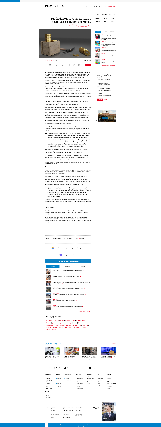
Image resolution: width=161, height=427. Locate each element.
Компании (59, 376)
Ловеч (75, 323)
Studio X (84, 425)
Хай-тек (88, 383)
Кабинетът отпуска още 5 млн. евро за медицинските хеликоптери (68, 294)
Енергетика (48, 381)
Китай (76, 238)
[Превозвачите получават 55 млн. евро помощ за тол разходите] (48, 307)
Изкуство (99, 383)
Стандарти (67, 378)
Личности (100, 381)
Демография (79, 380)
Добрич (54, 323)
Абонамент (65, 408)
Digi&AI (88, 376)
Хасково (83, 327)
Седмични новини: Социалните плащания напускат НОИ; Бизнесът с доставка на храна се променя (109, 37)
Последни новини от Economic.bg (109, 65)
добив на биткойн (68, 238)
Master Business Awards (111, 383)
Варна (62, 320)
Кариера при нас (66, 412)
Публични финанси (49, 376)
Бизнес (30, 0)
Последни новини (112, 6)
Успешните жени (110, 386)
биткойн (48, 238)
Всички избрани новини (84, 311)
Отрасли (105, 14)
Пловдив (68, 325)
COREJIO (108, 381)
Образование (79, 381)
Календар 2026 (110, 376)
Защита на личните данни (68, 407)
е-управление (89, 380)
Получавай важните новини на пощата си (101, 367)
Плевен (62, 325)
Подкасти (109, 378)
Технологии (90, 0)
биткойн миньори (57, 238)
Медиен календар (66, 417)
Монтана (81, 323)
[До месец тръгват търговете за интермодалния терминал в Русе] (48, 289)
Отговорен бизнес (69, 380)
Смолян (54, 327)
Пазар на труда (49, 388)
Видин (78, 320)
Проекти (131, 0)
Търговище (76, 327)
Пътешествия (100, 378)
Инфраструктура (49, 380)
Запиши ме (114, 367)
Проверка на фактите (79, 407)
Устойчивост (50, 0)
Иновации (59, 380)
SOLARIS (108, 388)
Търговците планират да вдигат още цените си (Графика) (66, 276)
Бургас (57, 320)
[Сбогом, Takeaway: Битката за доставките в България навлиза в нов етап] (89, 351)
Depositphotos (83, 426)
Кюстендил (69, 323)
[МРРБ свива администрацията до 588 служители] (48, 301)
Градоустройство (80, 385)
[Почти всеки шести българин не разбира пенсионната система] (48, 271)
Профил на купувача (55, 414)
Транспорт (48, 383)
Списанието (48, 397)
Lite (110, 0)
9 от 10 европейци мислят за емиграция (108, 61)
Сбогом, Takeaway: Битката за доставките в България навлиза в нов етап (89, 358)
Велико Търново (70, 320)
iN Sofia (108, 385)
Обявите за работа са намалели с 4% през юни (106, 120)
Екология (78, 386)
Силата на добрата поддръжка (109, 55)
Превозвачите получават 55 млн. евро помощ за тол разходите (67, 306)
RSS (67, 367)
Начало (98, 14)
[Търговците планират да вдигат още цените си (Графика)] (48, 277)
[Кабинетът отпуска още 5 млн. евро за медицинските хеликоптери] (48, 295)
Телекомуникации (90, 378)
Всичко (150, 0)
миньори (82, 238)
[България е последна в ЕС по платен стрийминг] (108, 351)
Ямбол (54, 329)
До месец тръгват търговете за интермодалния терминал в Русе (68, 288)
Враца (83, 320)
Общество (70, 0)
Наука (99, 376)
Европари (48, 378)
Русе (79, 325)
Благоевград (50, 320)
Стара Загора (67, 327)
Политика (78, 376)
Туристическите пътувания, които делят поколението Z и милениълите (108, 44)
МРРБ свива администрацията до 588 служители (64, 300)
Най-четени (67, 266)
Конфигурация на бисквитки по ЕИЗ (78, 415)
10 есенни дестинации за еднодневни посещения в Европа (109, 49)
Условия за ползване (79, 412)
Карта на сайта (78, 408)
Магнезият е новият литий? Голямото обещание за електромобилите (52, 358)
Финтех (88, 385)
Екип (52, 408)
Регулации (59, 386)
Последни (53, 266)
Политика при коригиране (68, 410)
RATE (108, 380)
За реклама (53, 407)
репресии (48, 240)
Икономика (10, 0)
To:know (47, 395)
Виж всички (114, 343)
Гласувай (100, 99)
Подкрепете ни (66, 414)
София (60, 327)
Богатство (100, 380)
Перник (56, 325)
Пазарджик (49, 325)
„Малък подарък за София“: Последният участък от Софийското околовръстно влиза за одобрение (71, 283)
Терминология (48, 394)
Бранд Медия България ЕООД (55, 413)
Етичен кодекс (78, 410)
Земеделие (48, 385)
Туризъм (47, 386)
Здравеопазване (80, 383)
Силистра (85, 325)
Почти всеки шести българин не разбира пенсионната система (68, 270)
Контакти (53, 410)
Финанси (59, 383)
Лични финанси (80, 378)
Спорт (99, 385)
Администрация (80, 388)
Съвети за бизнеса (69, 376)
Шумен (48, 329)
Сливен (48, 327)
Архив (105, 99)
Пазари (58, 381)
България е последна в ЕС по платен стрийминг (108, 357)
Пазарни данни (49, 398)
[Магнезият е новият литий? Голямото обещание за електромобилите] (52, 351)
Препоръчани (82, 266)
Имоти (58, 385)
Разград (74, 325)
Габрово (48, 323)
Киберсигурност (90, 381)
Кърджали (61, 323)
